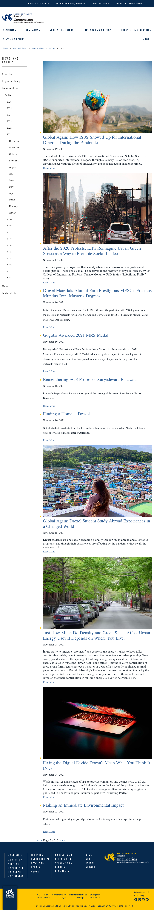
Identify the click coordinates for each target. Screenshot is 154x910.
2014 (9, 258)
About (35, 871)
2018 (9, 232)
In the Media (9, 293)
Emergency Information (94, 896)
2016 (9, 245)
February (13, 206)
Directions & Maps (82, 896)
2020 (9, 219)
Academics (9, 30)
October (13, 154)
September (14, 160)
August (12, 166)
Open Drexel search (147, 3)
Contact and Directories (38, 3)
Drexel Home (135, 3)
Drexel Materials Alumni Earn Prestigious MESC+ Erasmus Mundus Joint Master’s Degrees (97, 293)
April (11, 193)
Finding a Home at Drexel (66, 414)
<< (38, 840)
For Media (47, 896)
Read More (49, 168)
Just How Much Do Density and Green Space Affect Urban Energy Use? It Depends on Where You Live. (96, 635)
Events (5, 286)
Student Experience (62, 30)
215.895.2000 (104, 906)
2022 (9, 127)
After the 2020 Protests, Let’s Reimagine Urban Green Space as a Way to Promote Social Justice (92, 250)
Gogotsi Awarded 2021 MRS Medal (75, 335)
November (14, 147)
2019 (9, 225)
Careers (54, 894)
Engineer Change (11, 81)
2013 (9, 264)
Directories (72, 894)
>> (63, 840)
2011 (9, 278)
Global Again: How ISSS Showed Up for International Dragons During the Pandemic (92, 139)
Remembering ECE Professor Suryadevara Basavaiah (91, 379)
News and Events (101, 3)
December (14, 141)
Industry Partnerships (136, 30)
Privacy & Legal (62, 896)
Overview (7, 74)
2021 (9, 134)
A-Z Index (39, 896)
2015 (9, 251)
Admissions (33, 30)
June (11, 180)
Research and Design (98, 30)
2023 (9, 121)
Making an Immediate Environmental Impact (83, 805)
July (11, 173)
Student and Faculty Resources (71, 3)
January (13, 212)
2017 (9, 238)
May (11, 186)
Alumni (119, 3)
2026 (9, 101)
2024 (9, 114)
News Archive (38, 48)
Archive (51, 48)
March (12, 199)
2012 (9, 271)
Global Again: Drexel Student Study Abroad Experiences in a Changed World (96, 523)
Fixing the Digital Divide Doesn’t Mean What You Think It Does (96, 765)
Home (5, 48)
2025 (9, 108)
